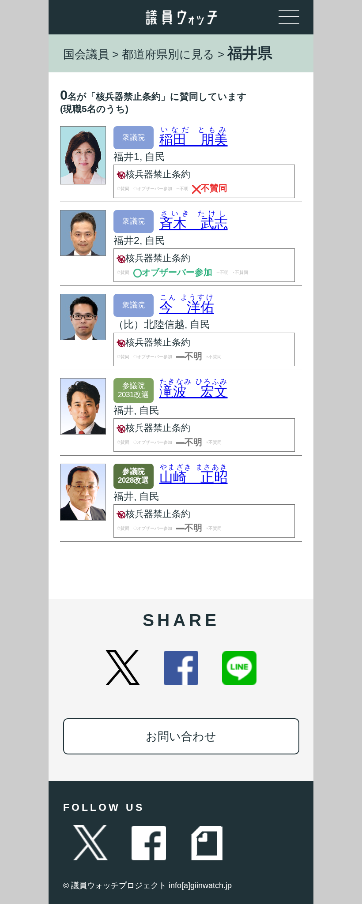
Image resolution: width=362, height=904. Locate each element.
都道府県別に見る (168, 54)
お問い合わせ (181, 736)
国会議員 (86, 54)
